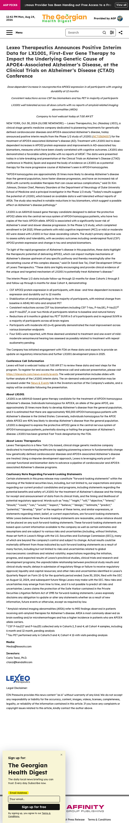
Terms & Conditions (99, 819)
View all (121, 4)
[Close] (61, 754)
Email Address (18, 792)
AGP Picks (10, 5)
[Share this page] (120, 32)
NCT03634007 (101, 136)
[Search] (104, 32)
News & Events (40, 383)
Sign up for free (34, 807)
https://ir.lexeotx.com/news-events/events (32, 374)
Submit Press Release (72, 819)
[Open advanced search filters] (112, 32)
